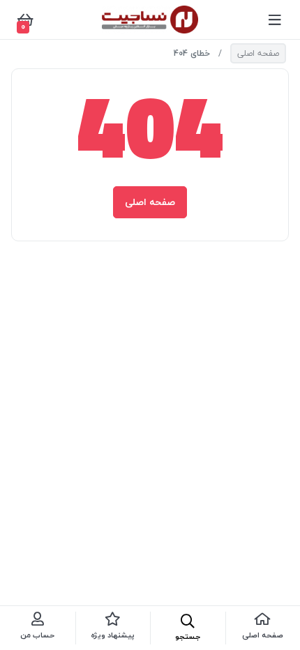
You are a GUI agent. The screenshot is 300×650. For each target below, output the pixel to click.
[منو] (275, 19)
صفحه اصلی (258, 53)
